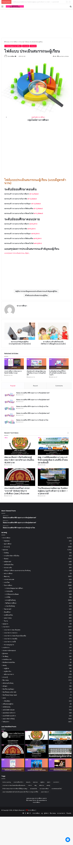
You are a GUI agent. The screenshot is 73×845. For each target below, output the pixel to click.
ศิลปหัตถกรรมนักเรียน (9, 662)
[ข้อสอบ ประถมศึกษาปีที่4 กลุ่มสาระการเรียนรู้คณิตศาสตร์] (9, 415)
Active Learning (6, 782)
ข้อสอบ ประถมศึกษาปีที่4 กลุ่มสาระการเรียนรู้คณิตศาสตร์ (33, 413)
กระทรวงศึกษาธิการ (18, 782)
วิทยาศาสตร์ (7, 609)
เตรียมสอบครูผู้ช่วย (8, 704)
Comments (59, 386)
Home (7, 42)
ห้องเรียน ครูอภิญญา (8, 689)
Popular (12, 386)
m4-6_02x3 (31, 229)
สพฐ (35, 785)
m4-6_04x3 (37, 238)
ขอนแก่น (28, 782)
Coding (6, 552)
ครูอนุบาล (5, 624)
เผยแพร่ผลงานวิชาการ (9, 713)
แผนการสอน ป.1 (45, 792)
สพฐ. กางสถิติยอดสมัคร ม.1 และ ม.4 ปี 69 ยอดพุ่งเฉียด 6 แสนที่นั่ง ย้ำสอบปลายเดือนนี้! (53, 460)
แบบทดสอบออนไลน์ (56, 788)
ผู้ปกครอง (5, 653)
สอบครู (4, 665)
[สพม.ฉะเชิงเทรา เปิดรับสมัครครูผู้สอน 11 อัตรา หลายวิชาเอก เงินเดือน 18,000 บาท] (19, 446)
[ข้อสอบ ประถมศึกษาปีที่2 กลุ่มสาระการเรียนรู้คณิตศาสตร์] (9, 394)
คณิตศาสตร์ (7, 561)
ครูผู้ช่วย (6, 668)
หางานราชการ (61, 813)
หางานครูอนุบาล (9, 644)
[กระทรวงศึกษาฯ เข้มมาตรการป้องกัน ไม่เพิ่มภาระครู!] (14, 363)
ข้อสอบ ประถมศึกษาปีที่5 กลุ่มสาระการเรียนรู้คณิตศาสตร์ (32, 400)
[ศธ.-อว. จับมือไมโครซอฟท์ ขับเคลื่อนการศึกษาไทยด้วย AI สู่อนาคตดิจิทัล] (36, 765)
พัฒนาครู (7, 576)
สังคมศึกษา (7, 612)
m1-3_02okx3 (32, 199)
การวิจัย (7, 597)
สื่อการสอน (6, 680)
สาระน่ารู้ (21, 42)
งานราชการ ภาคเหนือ (10, 638)
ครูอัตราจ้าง (7, 671)
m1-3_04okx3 (38, 208)
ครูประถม (5, 549)
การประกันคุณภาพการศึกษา (13, 46)
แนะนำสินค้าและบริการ (9, 716)
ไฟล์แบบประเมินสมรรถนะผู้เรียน (37, 295)
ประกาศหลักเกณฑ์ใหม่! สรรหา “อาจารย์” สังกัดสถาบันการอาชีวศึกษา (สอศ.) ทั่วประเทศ (17, 491)
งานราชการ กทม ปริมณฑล (12, 630)
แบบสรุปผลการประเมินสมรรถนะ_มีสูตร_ (16, 253)
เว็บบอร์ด (68, 813)
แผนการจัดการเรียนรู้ (8, 718)
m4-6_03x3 (35, 233)
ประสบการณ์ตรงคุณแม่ (9, 650)
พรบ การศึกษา (8, 573)
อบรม (4, 698)
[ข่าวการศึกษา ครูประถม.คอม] (15, 6)
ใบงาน (6, 621)
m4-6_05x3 (38, 243)
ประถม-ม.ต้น (8, 567)
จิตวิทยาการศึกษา (10, 603)
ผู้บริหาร (46, 813)
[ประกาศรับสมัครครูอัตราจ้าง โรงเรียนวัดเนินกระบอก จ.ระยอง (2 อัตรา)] (60, 751)
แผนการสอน (8, 618)
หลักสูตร (5, 686)
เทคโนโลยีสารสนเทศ (8, 710)
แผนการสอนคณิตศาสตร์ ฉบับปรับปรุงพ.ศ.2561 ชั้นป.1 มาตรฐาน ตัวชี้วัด (20, 792)
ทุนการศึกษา (8, 544)
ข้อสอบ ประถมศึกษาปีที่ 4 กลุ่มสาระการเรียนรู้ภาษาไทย (32, 406)
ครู (42, 813)
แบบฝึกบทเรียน (8, 615)
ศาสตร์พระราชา (7, 659)
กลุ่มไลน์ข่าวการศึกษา (38, 117)
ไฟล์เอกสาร (6, 721)
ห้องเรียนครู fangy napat (10, 695)
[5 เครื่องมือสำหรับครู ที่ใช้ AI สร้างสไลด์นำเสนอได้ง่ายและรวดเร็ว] (59, 363)
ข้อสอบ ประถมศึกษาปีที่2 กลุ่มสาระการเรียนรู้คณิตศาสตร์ (32, 393)
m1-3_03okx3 (36, 204)
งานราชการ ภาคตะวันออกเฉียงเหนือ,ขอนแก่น (13, 785)
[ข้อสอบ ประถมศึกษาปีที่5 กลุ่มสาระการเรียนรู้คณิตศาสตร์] (9, 401)
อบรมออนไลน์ (33, 788)
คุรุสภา (48, 782)
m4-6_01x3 (33, 224)
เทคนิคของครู (6, 707)
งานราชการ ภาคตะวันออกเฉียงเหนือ (15, 636)
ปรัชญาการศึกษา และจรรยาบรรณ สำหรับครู (17, 570)
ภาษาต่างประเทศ (9, 579)
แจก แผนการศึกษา (44, 788)
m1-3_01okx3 (33, 194)
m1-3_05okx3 (38, 213)
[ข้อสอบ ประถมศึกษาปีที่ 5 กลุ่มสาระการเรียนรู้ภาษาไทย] (9, 422)
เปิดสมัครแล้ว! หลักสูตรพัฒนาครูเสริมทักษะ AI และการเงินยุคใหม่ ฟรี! (36, 373)
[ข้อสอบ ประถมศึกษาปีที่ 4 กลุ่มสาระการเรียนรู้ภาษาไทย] (9, 408)
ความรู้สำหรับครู (10, 600)
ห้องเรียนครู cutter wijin (9, 692)
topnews (7, 541)
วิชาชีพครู (5, 656)
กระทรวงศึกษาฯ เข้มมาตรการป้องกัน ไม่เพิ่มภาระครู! (13, 372)
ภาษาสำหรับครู (10, 606)
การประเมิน (9, 591)
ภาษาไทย (7, 582)
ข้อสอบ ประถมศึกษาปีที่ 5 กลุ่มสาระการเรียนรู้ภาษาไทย (32, 420)
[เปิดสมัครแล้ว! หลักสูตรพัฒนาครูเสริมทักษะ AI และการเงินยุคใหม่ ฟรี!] (36, 363)
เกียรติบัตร (7, 701)
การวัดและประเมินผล (12, 594)
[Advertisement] (36, 23)
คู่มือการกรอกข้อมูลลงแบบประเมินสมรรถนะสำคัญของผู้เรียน (36, 291)
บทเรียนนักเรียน (8, 564)
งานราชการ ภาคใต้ (10, 641)
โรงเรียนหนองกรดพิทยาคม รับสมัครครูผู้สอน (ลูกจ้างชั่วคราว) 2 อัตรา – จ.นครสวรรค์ (53, 491)
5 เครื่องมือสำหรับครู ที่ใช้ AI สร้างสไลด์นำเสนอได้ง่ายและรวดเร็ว (57, 373)
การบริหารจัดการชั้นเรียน (11, 555)
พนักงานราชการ (9, 674)
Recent (35, 386)
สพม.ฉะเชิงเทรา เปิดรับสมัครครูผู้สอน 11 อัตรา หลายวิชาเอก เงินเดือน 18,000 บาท (19, 460)
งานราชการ (6, 627)
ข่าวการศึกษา (14, 42)
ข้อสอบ (6, 558)
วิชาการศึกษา (8, 585)
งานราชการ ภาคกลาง (10, 633)
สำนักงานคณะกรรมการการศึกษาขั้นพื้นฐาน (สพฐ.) (14, 788)
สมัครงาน (41, 785)
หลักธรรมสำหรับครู (8, 683)
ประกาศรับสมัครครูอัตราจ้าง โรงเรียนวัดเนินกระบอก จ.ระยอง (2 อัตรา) (31, 2)
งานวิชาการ (6, 647)
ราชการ (30, 785)
